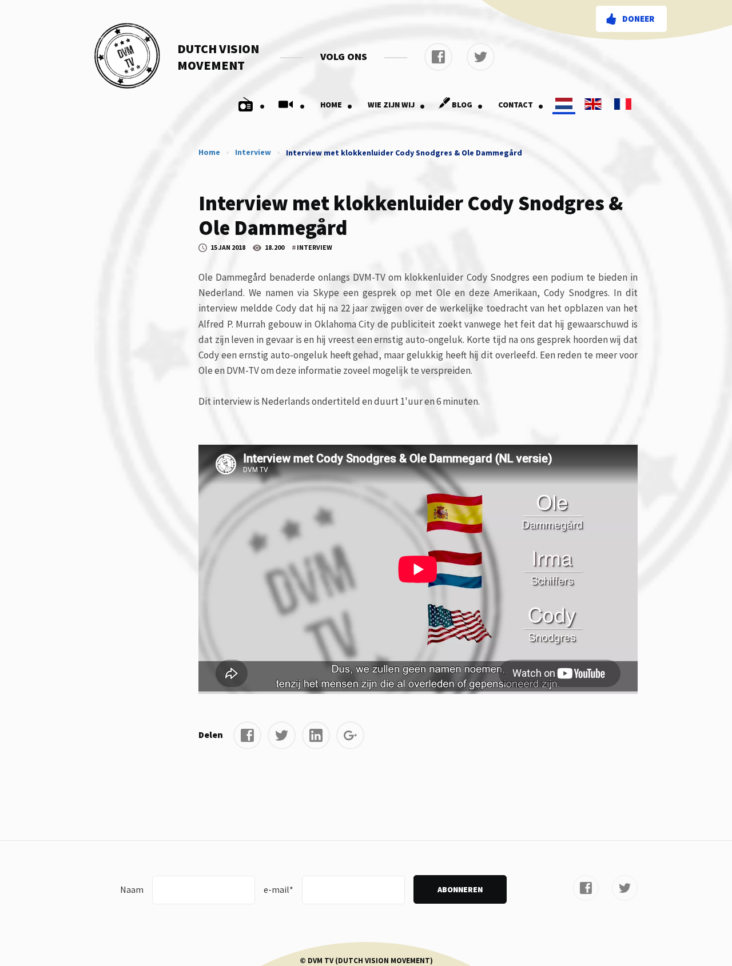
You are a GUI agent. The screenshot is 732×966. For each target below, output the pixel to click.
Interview (253, 152)
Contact (521, 104)
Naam (132, 889)
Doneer (638, 18)
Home (336, 104)
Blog (467, 104)
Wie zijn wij (396, 104)
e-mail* (278, 889)
